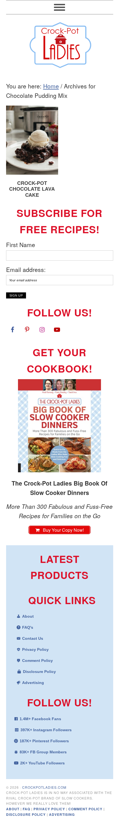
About (28, 616)
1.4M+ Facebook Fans (40, 719)
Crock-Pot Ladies (59, 42)
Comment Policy (37, 660)
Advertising (33, 682)
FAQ (27, 808)
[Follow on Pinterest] (27, 329)
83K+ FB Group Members (43, 752)
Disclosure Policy (39, 671)
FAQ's (27, 627)
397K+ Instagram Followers (46, 730)
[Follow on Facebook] (12, 329)
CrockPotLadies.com (44, 787)
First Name (20, 244)
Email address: (26, 269)
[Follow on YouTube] (57, 329)
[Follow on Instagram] (42, 329)
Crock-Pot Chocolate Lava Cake (32, 188)
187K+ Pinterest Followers (44, 741)
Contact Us (32, 638)
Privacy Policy (35, 649)
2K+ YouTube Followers (42, 763)
